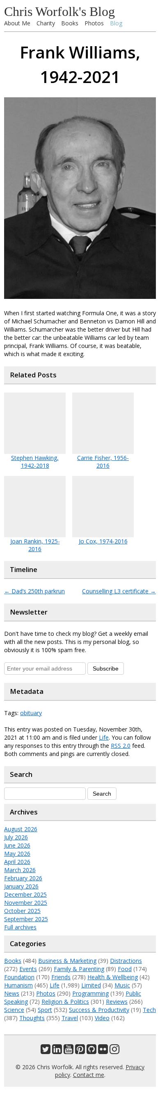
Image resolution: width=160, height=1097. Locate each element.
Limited (91, 985)
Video (102, 1018)
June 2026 (17, 845)
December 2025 (25, 894)
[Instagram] (114, 1051)
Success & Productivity (99, 1010)
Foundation (19, 977)
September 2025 (26, 919)
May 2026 (17, 853)
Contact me (88, 1075)
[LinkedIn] (57, 1051)
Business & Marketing (67, 961)
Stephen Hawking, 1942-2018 (35, 461)
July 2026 (16, 837)
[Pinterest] (80, 1051)
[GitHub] (91, 1051)
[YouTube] (68, 1051)
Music (122, 985)
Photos (94, 23)
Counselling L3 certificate (119, 591)
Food (125, 969)
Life (104, 737)
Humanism (18, 985)
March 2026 (20, 870)
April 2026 (17, 862)
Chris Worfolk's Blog (59, 11)
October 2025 (22, 911)
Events (28, 969)
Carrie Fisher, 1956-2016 (103, 461)
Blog (116, 23)
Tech (149, 1010)
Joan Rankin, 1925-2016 (35, 545)
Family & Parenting (79, 969)
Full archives (20, 927)
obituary (31, 713)
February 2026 (23, 878)
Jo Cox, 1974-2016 (103, 541)
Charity (46, 23)
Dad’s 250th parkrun (34, 591)
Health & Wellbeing (112, 977)
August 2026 (20, 829)
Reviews (117, 1001)
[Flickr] (103, 1051)
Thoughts (32, 1018)
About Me (17, 23)
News (11, 993)
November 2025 (25, 902)
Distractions (126, 961)
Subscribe (106, 668)
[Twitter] (45, 1051)
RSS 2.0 (120, 745)
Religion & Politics (65, 1001)
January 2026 (21, 886)
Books (69, 23)
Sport (45, 1010)
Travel (70, 1018)
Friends (61, 977)
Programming (90, 993)
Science (14, 1010)
